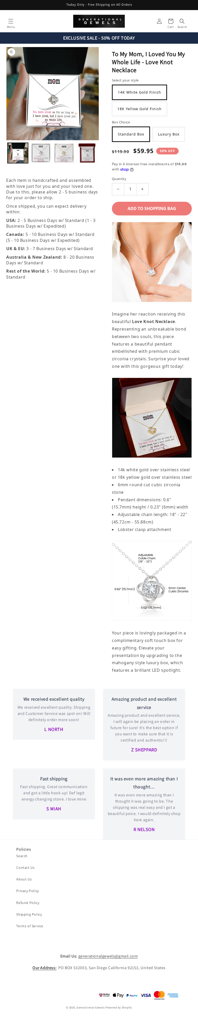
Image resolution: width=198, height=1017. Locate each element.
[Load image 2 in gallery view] (41, 153)
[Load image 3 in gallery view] (64, 153)
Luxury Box (168, 134)
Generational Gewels (91, 1007)
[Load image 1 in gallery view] (17, 153)
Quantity (119, 178)
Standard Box (131, 134)
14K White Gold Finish (139, 92)
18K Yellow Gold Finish (139, 108)
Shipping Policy (29, 914)
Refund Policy (27, 902)
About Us (24, 879)
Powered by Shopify (118, 1007)
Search (22, 856)
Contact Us (25, 867)
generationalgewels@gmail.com (108, 956)
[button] (10, 21)
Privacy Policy (27, 890)
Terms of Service (29, 926)
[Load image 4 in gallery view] (87, 153)
